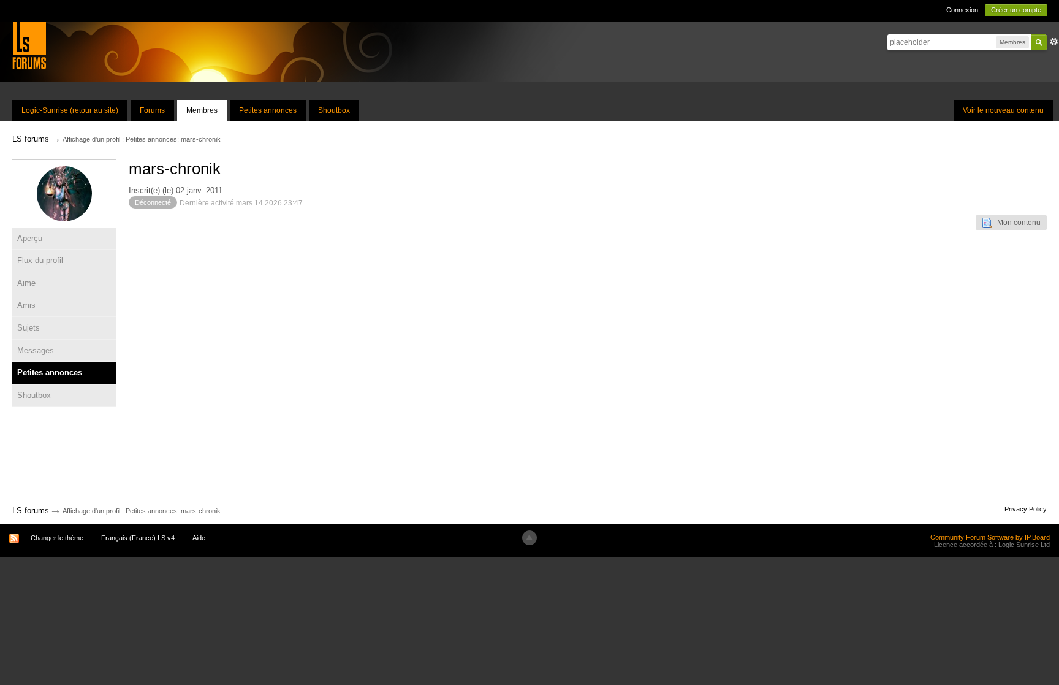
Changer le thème (57, 537)
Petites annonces (268, 110)
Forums (152, 110)
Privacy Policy (1025, 509)
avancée (1054, 42)
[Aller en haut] (529, 537)
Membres (202, 110)
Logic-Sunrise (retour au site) (69, 110)
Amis (26, 305)
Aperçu (29, 238)
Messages (35, 350)
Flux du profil (40, 260)
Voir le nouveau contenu (1003, 110)
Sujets (28, 327)
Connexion (962, 9)
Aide (198, 537)
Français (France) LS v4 (138, 537)
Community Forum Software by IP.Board (990, 537)
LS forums (30, 510)
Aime (26, 283)
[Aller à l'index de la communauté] (29, 45)
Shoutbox (334, 110)
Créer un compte (1016, 9)
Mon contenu (1016, 222)
